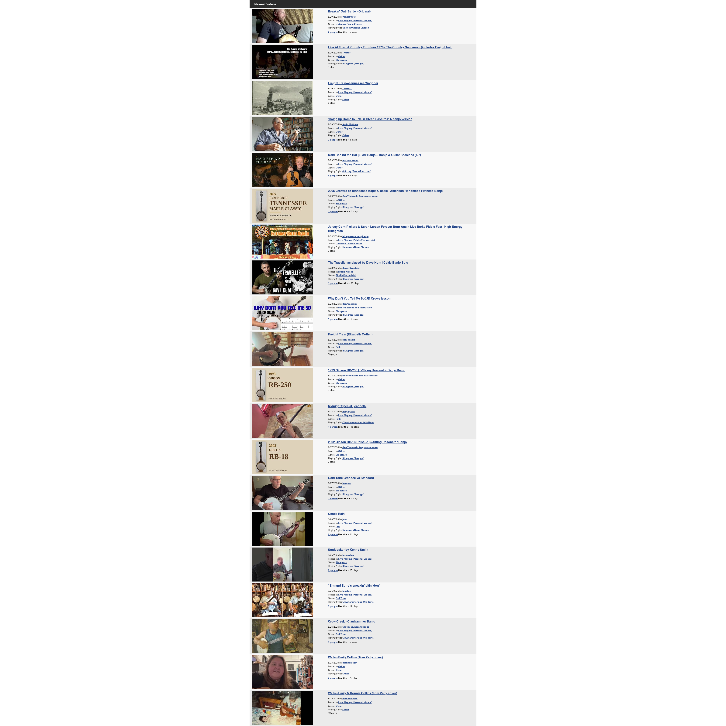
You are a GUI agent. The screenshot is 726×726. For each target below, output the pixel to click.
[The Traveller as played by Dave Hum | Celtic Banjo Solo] (282, 277)
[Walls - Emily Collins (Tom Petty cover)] (282, 672)
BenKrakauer (349, 303)
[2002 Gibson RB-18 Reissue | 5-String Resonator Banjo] (282, 456)
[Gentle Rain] (282, 528)
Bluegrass (341, 60)
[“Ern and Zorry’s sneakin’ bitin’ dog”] (282, 600)
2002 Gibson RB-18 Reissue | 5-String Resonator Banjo (367, 442)
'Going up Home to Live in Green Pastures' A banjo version (370, 119)
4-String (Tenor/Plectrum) (356, 171)
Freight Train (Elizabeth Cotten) (350, 334)
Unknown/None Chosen (349, 24)
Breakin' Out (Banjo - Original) (349, 11)
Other (341, 56)
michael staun (350, 160)
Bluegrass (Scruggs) (353, 63)
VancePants (349, 16)
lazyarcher (348, 555)
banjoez (346, 483)
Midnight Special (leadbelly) (347, 406)
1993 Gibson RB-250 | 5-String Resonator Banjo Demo (366, 370)
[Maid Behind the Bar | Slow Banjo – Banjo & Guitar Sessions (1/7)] (282, 169)
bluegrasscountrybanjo (355, 236)
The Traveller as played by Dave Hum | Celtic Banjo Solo (368, 262)
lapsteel (346, 590)
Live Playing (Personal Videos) (355, 20)
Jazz (338, 526)
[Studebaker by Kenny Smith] (282, 564)
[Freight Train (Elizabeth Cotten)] (282, 349)
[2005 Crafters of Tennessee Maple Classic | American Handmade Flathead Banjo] (282, 205)
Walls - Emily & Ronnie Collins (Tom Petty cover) (362, 693)
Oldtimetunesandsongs (355, 626)
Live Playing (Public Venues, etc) (356, 240)
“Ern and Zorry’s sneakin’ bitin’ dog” (354, 585)
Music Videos (345, 271)
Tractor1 (347, 52)
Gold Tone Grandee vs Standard (351, 478)
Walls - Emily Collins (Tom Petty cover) (355, 657)
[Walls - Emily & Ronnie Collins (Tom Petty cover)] (282, 708)
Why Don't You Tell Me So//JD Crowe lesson (359, 298)
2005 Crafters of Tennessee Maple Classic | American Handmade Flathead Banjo (385, 190)
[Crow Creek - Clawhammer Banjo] (282, 636)
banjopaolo (348, 339)
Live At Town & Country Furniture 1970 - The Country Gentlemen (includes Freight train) (390, 47)
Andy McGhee (350, 124)
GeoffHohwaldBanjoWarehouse (360, 196)
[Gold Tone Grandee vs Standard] (282, 492)
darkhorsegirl (350, 662)
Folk (338, 347)
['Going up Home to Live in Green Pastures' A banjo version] (282, 133)
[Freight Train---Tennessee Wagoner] (282, 98)
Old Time (341, 598)
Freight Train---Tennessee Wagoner (353, 83)
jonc (344, 519)
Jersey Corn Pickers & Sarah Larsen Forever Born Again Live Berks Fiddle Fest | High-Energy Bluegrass (395, 228)
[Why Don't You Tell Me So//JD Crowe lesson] (282, 313)
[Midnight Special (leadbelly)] (282, 421)
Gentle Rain (336, 513)
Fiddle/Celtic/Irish (346, 275)
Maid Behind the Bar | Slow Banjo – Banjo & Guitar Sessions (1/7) (374, 155)
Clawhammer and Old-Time (358, 422)
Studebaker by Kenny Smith (348, 549)
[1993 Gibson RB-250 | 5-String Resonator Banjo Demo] (282, 385)
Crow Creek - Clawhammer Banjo (351, 621)
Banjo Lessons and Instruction (355, 307)
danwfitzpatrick (351, 268)
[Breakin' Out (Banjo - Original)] (282, 26)
